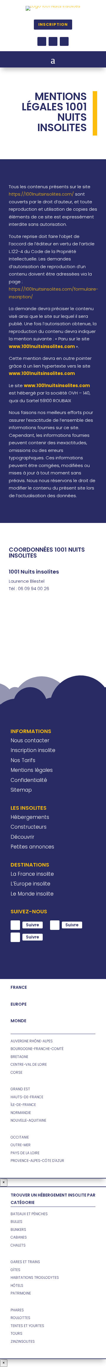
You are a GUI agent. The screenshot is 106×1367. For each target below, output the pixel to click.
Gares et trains (25, 1261)
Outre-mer (21, 1144)
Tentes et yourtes (27, 1325)
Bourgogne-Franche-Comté (37, 1048)
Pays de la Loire (25, 1152)
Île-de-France (23, 1104)
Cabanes (19, 1237)
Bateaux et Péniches (29, 1213)
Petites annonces (32, 846)
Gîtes (15, 1269)
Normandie (21, 1112)
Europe (18, 1004)
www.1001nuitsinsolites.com (57, 385)
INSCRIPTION (53, 24)
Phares (17, 1310)
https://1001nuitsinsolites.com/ (41, 194)
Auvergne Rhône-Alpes (32, 1041)
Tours (16, 1333)
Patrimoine (21, 1293)
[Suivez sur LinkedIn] (64, 41)
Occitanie (20, 1137)
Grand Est (20, 1088)
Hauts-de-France (27, 1096)
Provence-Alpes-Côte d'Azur (37, 1160)
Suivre (32, 925)
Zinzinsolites (23, 1341)
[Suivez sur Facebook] (41, 41)
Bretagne (19, 1056)
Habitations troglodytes (35, 1277)
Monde (18, 1021)
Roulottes (20, 1317)
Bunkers (18, 1229)
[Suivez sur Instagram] (53, 41)
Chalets (18, 1245)
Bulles (16, 1221)
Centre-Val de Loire (29, 1064)
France (19, 987)
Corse (16, 1072)
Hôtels (17, 1285)
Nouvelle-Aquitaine (28, 1120)
